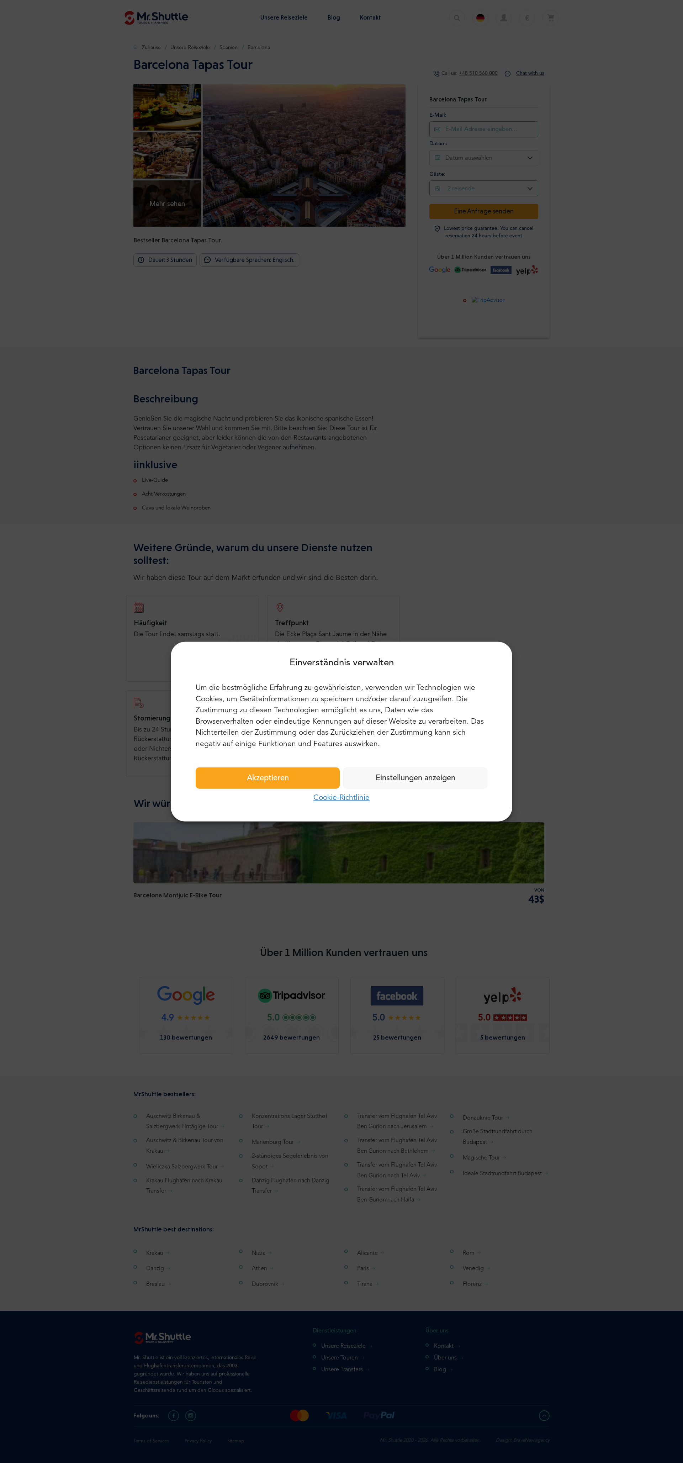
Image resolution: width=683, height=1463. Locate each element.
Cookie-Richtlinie (341, 798)
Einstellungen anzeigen (415, 778)
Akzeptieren (268, 778)
